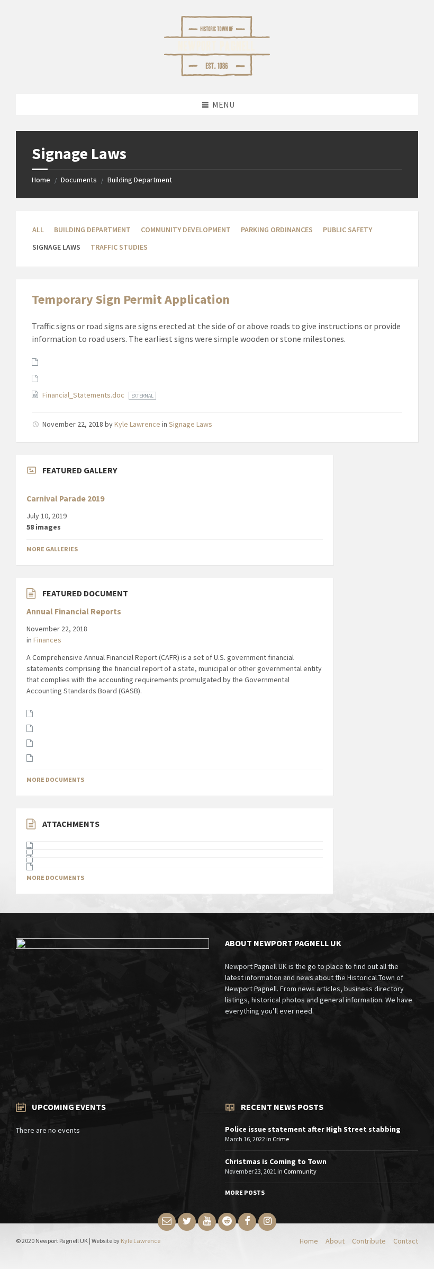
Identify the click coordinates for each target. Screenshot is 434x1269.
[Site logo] (217, 73)
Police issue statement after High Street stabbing (313, 1129)
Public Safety (347, 229)
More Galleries (52, 549)
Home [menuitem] (309, 1241)
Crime (281, 1139)
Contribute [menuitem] (369, 1241)
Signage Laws (190, 424)
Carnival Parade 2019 (65, 499)
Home (41, 179)
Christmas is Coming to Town (276, 1161)
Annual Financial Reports (73, 611)
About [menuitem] (335, 1241)
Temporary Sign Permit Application (131, 299)
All (38, 229)
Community (300, 1171)
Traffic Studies (119, 247)
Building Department (139, 179)
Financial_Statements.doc (84, 395)
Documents (79, 179)
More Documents (55, 779)
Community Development (186, 229)
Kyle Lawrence (137, 424)
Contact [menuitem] (405, 1241)
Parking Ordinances (277, 229)
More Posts (245, 1192)
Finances (47, 640)
